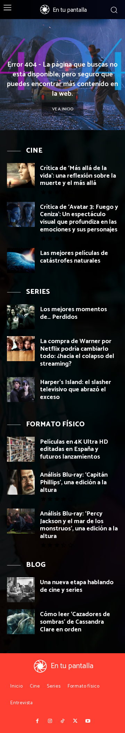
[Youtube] (88, 721)
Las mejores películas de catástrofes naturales (74, 257)
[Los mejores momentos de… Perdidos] (21, 316)
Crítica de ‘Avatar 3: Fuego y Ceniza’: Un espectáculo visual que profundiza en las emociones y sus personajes (79, 218)
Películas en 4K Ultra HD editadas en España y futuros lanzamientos (74, 449)
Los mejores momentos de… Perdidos (73, 313)
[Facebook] (37, 721)
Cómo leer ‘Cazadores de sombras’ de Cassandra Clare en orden (75, 621)
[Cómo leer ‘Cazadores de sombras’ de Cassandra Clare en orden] (21, 621)
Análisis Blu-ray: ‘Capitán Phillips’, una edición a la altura (74, 482)
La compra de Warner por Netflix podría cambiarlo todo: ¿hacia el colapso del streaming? (77, 352)
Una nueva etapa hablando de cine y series (77, 586)
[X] (75, 721)
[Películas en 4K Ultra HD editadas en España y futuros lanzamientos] (21, 449)
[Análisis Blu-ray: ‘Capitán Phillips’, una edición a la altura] (21, 482)
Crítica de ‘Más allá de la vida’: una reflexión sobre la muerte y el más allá (78, 175)
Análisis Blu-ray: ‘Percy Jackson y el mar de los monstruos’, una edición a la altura (79, 525)
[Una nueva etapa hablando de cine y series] (21, 589)
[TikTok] (62, 721)
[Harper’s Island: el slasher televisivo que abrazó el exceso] (21, 389)
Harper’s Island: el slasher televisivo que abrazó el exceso (75, 389)
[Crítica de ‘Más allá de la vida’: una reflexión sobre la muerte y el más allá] (21, 175)
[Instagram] (49, 721)
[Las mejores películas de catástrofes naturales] (21, 260)
